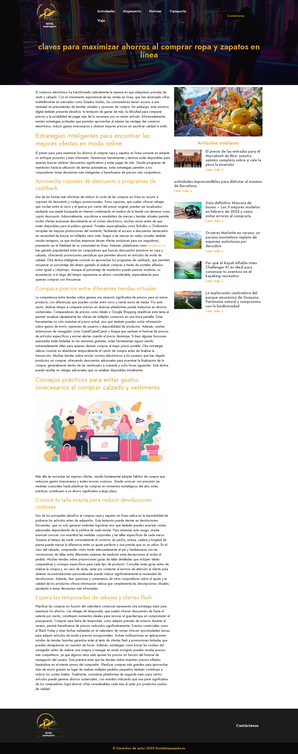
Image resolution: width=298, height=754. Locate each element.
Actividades (106, 11)
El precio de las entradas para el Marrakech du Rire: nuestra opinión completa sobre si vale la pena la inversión (233, 158)
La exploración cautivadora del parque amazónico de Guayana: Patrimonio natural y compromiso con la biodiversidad (233, 299)
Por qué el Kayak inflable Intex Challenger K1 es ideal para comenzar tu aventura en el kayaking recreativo (231, 269)
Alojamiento (132, 11)
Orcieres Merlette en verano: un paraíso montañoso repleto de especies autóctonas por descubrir (233, 239)
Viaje (101, 20)
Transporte (177, 11)
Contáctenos (247, 725)
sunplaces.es (157, 245)
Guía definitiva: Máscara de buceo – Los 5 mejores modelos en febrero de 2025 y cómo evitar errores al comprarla (233, 209)
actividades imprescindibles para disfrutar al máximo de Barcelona (218, 184)
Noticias (155, 11)
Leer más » (214, 169)
